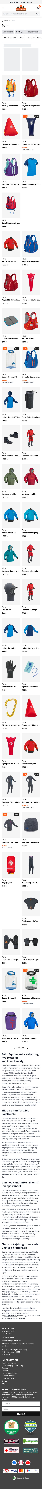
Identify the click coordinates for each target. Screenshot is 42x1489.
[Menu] (3, 8)
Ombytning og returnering (12, 1365)
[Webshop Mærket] (30, 1427)
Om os (4, 1381)
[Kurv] (38, 8)
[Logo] (21, 8)
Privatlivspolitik (8, 1378)
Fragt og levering (9, 1363)
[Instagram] (21, 1462)
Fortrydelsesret (8, 1376)
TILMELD (21, 1414)
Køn (20, 38)
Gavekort (5, 1368)
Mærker (7, 21)
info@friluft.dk (10, 1316)
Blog (3, 1383)
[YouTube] (27, 1462)
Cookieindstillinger (23, 1478)
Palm (13, 21)
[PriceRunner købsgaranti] (11, 1441)
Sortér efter (8, 38)
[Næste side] (28, 1048)
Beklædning (8, 32)
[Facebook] (14, 1462)
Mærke (29, 38)
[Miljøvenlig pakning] (11, 1427)
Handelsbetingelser (10, 1373)
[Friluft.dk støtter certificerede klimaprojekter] (30, 1441)
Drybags (19, 32)
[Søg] (37, 14)
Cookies (5, 1370)
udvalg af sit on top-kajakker (18, 1276)
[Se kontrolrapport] (30, 1450)
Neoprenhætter (33, 32)
